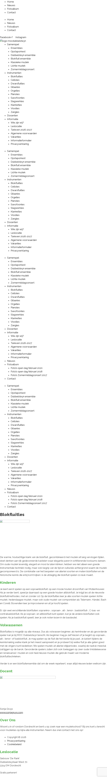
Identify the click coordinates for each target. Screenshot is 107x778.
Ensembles (17, 48)
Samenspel (13, 44)
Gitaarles (15, 87)
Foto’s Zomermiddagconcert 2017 (29, 375)
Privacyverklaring (20, 144)
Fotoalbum (13, 8)
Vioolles (15, 108)
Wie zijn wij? (17, 122)
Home (10, 1)
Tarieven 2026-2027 (21, 129)
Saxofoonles (18, 97)
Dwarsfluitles (18, 83)
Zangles (15, 112)
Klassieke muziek (20, 62)
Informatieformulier (21, 140)
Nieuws (11, 5)
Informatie (12, 119)
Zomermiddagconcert (22, 69)
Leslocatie (16, 126)
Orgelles (15, 90)
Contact (11, 12)
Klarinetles (16, 104)
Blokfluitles (17, 76)
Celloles (15, 80)
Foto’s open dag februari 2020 (26, 368)
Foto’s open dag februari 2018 (26, 371)
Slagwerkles (17, 101)
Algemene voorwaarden (24, 133)
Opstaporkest (18, 51)
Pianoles (15, 94)
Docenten (12, 115)
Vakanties (16, 136)
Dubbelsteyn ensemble (23, 55)
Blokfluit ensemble (21, 58)
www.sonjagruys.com (11, 712)
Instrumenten (14, 72)
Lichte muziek (18, 65)
